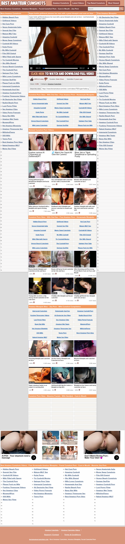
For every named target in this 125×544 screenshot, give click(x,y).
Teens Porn (7, 139)
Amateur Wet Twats (10, 119)
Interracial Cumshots (11, 86)
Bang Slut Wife (8, 116)
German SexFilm (9, 80)
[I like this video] (31, 79)
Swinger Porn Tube (10, 73)
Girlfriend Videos (9, 21)
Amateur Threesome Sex (12, 129)
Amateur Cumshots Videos (70, 530)
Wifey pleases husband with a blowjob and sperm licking (39, 207)
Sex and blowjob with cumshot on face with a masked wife (61, 180)
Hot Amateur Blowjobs (11, 126)
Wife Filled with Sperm (11, 57)
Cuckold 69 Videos (10, 44)
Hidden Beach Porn (10, 17)
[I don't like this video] (46, 79)
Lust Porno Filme (9, 106)
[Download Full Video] (62, 76)
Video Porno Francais (11, 113)
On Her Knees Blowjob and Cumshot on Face (60, 359)
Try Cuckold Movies (10, 60)
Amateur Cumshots (61, 3)
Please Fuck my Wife (11, 83)
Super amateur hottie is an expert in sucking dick (38, 386)
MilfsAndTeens (8, 132)
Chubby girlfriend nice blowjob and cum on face (84, 297)
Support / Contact (51, 535)
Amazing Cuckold (9, 37)
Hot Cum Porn (8, 24)
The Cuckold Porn (9, 70)
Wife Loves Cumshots (11, 76)
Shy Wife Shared (9, 63)
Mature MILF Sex (9, 34)
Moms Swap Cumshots (11, 40)
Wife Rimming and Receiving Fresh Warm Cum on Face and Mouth (84, 271)
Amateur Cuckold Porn (11, 93)
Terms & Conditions (72, 535)
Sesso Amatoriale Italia (11, 27)
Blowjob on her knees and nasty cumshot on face (85, 386)
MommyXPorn (8, 122)
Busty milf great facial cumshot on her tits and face (62, 270)
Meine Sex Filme (9, 149)
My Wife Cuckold (9, 50)
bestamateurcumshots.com (38, 539)
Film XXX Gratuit (9, 53)
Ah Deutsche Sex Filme (12, 99)
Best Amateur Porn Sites (12, 142)
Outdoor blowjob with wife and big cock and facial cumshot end (84, 208)
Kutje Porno (7, 47)
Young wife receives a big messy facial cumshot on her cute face (39, 297)
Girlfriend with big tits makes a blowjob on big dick (61, 386)
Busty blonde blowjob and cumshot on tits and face (37, 270)
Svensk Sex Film (9, 30)
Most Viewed (113, 3)
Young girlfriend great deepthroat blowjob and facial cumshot (39, 181)
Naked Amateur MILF (11, 145)
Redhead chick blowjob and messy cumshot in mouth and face (61, 208)
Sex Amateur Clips (10, 109)
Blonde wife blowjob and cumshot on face (82, 180)
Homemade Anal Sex (10, 90)
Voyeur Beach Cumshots (12, 67)
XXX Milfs (6, 136)
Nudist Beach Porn (10, 103)
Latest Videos (78, 3)
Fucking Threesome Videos (13, 96)
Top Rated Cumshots (96, 3)
